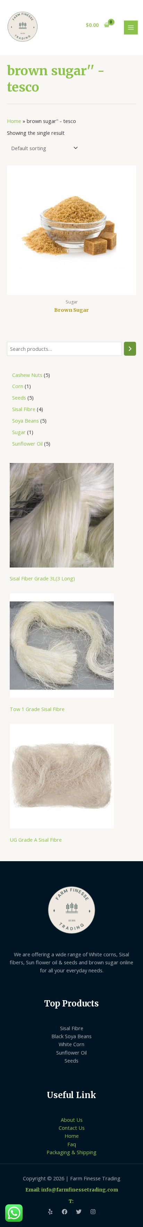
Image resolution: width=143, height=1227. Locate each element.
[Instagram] (93, 1211)
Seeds (71, 1060)
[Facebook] (64, 1211)
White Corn (71, 1044)
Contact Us (72, 1127)
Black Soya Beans (71, 1036)
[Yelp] (50, 1211)
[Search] (130, 349)
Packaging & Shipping (71, 1152)
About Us (72, 1119)
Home (14, 120)
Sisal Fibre (71, 1028)
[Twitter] (79, 1211)
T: (72, 1201)
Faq (71, 1144)
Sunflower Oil (71, 1052)
